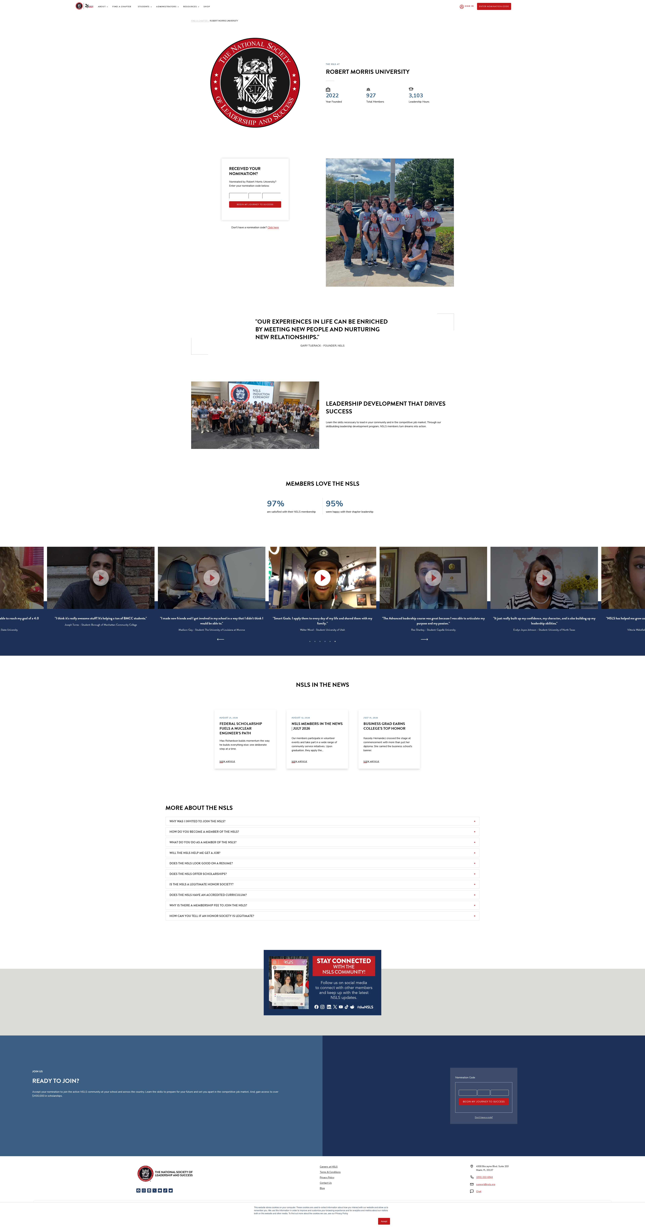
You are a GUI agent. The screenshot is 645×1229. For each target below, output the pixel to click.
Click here (273, 227)
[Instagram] (144, 1190)
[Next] (424, 639)
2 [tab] (315, 641)
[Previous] (221, 639)
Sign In (469, 6)
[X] (155, 1190)
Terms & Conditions (330, 1172)
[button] (322, 578)
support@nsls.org (485, 1184)
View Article (227, 761)
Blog (322, 1188)
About (102, 6)
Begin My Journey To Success (255, 204)
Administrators (166, 6)
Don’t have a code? (484, 1117)
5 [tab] (330, 641)
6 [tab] (335, 641)
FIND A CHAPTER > (200, 21)
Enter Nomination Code (494, 6)
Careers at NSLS (329, 1166)
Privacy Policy (327, 1177)
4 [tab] (325, 641)
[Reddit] (171, 1190)
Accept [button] (384, 1221)
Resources (190, 6)
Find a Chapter (121, 6)
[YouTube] (160, 1190)
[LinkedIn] (149, 1190)
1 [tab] (310, 641)
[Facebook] (138, 1190)
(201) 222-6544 (484, 1177)
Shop (207, 6)
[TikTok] (165, 1190)
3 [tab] (320, 641)
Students (143, 6)
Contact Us (326, 1182)
